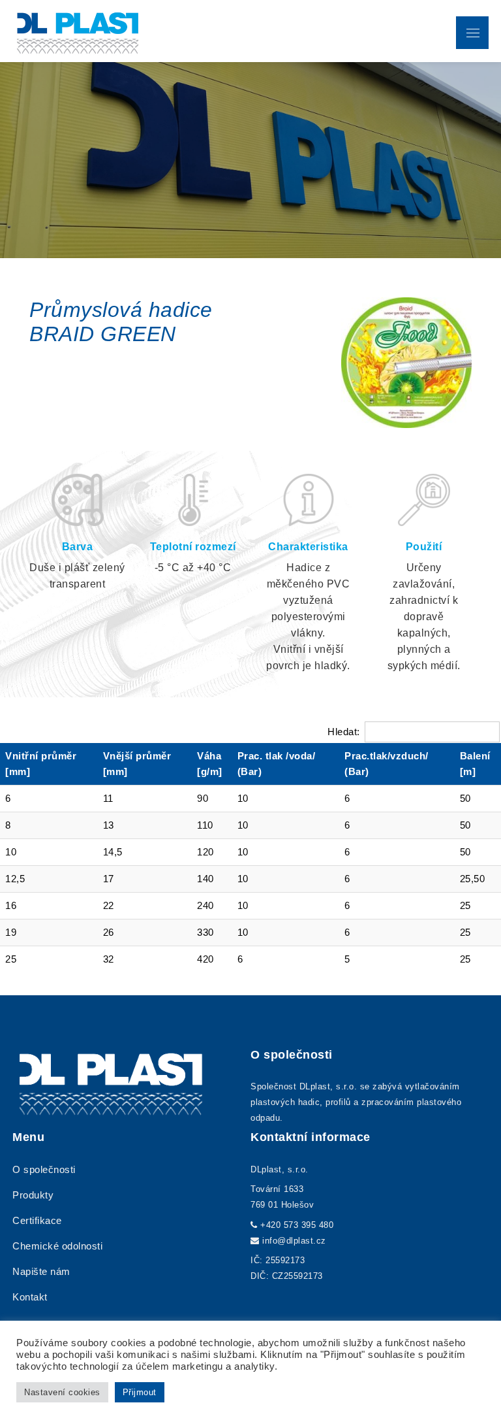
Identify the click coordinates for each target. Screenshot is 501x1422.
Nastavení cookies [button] (62, 1392)
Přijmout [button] (140, 1392)
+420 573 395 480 (296, 1225)
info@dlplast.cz (294, 1241)
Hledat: (343, 731)
